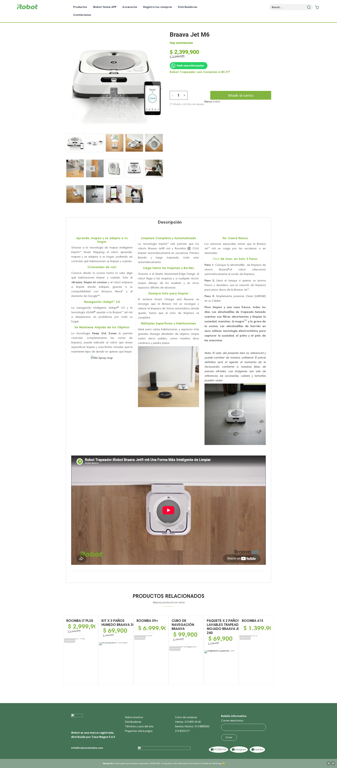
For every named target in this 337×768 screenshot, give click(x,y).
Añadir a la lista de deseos (188, 104)
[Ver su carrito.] (316, 8)
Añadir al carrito (240, 95)
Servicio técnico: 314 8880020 (192, 726)
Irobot (216, 101)
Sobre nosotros (134, 717)
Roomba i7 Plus (79, 621)
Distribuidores (133, 721)
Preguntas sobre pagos (139, 731)
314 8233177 (182, 731)
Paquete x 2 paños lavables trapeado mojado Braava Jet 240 (224, 627)
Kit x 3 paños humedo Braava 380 (118, 623)
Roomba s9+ (147, 621)
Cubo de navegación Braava (183, 625)
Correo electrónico (232, 720)
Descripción (170, 222)
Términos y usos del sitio (139, 726)
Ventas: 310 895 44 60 (188, 721)
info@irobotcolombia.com (87, 747)
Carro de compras (186, 717)
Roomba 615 (252, 621)
